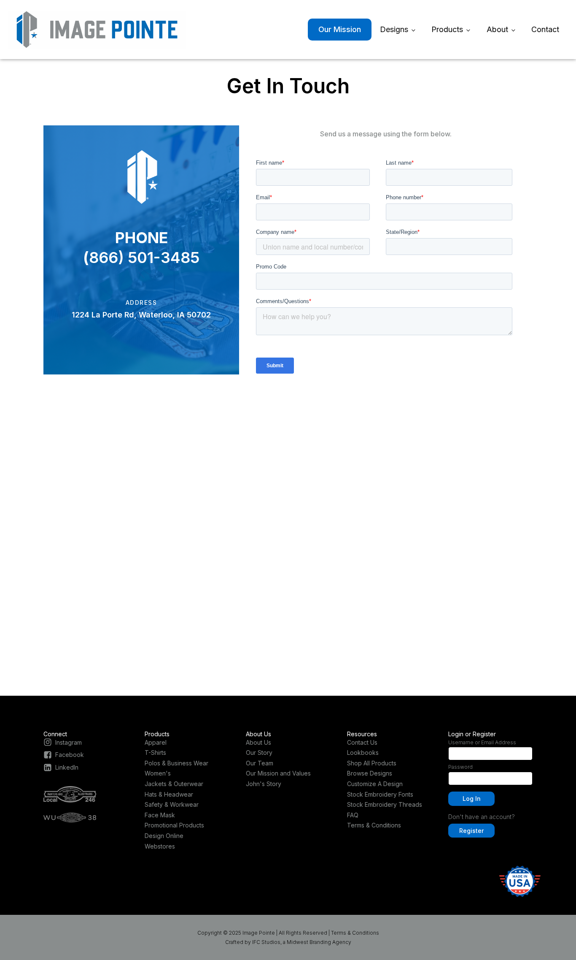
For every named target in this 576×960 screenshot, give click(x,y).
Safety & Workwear (172, 804)
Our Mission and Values (278, 773)
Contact (545, 29)
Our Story (259, 752)
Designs (394, 29)
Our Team (259, 763)
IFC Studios (266, 942)
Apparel (156, 742)
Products (447, 29)
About (497, 29)
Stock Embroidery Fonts (380, 794)
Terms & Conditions (374, 825)
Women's (158, 773)
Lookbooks (363, 752)
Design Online (164, 835)
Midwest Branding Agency (319, 942)
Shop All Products (371, 763)
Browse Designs (369, 773)
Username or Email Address (482, 742)
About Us (258, 742)
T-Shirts (155, 752)
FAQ (352, 815)
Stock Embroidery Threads (384, 804)
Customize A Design (375, 783)
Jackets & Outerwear (174, 783)
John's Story (263, 783)
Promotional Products (174, 825)
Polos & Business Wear (176, 763)
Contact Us (362, 742)
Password (460, 767)
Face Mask (160, 815)
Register (471, 830)
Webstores (160, 846)
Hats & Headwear (169, 794)
